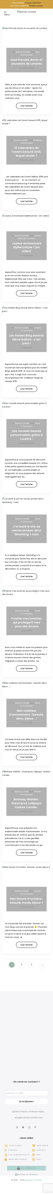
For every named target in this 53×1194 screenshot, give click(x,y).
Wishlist (37, 791)
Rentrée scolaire (36, 6)
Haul (37, 52)
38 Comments (29, 238)
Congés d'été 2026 (33, 3)
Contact (41, 1150)
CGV (38, 1159)
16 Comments (26, 55)
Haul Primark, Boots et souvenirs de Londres (27, 62)
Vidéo (20, 238)
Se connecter (28, 1168)
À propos (13, 1150)
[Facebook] (17, 1125)
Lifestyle (37, 328)
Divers (37, 423)
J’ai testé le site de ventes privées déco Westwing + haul (26, 530)
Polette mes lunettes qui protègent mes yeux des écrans (26, 622)
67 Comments (26, 706)
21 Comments (27, 426)
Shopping (37, 140)
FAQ (38, 1155)
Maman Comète (23, 52)
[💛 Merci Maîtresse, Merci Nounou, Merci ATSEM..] (39, 1057)
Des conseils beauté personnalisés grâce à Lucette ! (26, 435)
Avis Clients (15, 1145)
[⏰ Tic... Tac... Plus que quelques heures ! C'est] (14, 1035)
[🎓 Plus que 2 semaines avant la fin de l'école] (39, 1035)
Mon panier (42, 1145)
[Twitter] (23, 1125)
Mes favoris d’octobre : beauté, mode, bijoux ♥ (26, 901)
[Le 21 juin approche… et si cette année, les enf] (14, 1057)
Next (41, 965)
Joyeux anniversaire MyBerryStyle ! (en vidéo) (26, 247)
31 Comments (27, 331)
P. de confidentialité (18, 1155)
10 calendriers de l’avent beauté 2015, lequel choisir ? (26, 152)
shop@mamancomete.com (29, 1117)
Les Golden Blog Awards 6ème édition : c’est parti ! (26, 339)
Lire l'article (26, 105)
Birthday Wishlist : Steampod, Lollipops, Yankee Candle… (26, 803)
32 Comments (26, 794)
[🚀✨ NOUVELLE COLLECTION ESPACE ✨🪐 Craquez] (39, 1012)
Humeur (37, 235)
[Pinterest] (35, 1125)
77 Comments (26, 614)
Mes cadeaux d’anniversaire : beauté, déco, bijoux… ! (26, 714)
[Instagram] (29, 1125)
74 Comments (26, 143)
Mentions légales (17, 1159)
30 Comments (26, 894)
